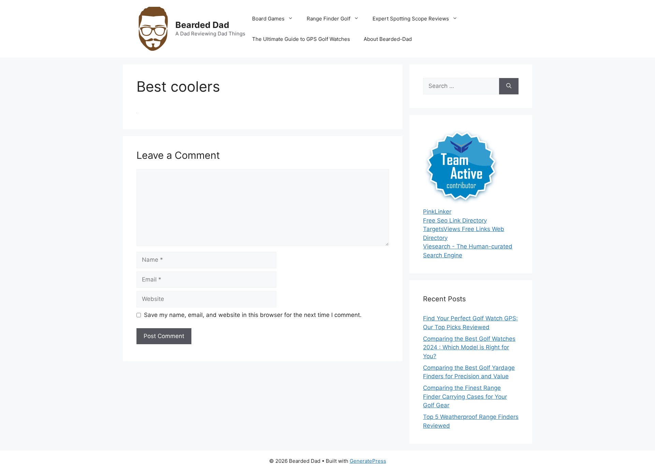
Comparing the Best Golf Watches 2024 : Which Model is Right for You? (469, 347)
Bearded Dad (202, 25)
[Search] (509, 86)
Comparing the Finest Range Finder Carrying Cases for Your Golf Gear (465, 396)
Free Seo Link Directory (455, 220)
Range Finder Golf (328, 18)
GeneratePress (368, 461)
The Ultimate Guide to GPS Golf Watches (301, 39)
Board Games (268, 18)
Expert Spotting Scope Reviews (411, 18)
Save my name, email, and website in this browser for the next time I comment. (253, 314)
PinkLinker (437, 211)
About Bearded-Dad (388, 39)
